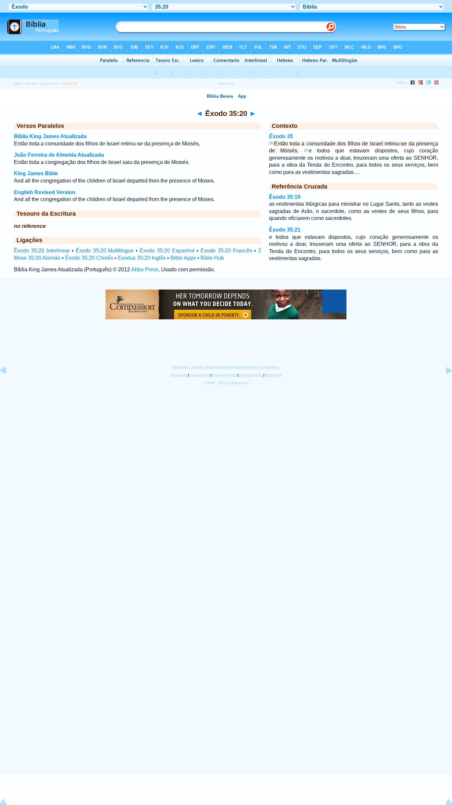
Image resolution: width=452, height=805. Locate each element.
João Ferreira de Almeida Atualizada (59, 155)
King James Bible (36, 173)
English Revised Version (44, 192)
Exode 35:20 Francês (226, 250)
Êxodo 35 (281, 136)
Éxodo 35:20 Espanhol (167, 250)
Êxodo (31, 83)
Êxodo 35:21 (284, 230)
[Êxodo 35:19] (8, 385)
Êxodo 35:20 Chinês (89, 258)
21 (306, 150)
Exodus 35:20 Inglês (142, 258)
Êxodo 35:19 (284, 197)
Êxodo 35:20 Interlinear (42, 250)
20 (271, 143)
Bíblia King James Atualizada (50, 136)
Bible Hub (212, 258)
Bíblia (18, 83)
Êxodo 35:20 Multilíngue (105, 250)
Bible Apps (183, 258)
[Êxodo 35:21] (443, 385)
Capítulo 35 (49, 83)
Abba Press (144, 269)
